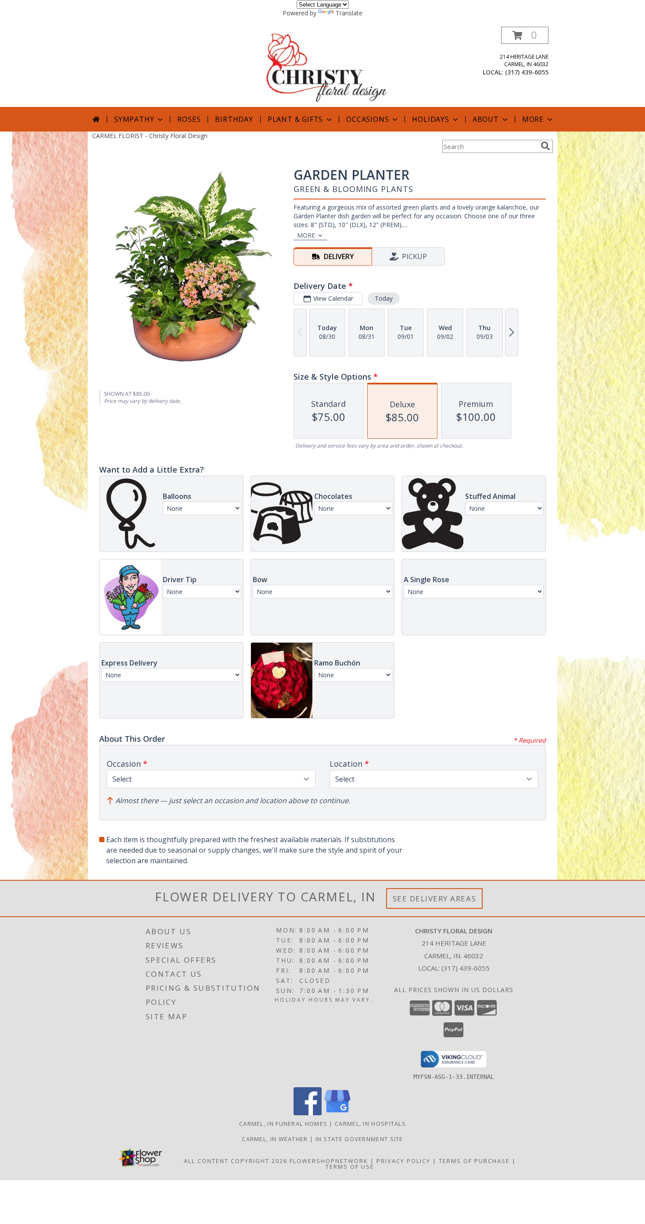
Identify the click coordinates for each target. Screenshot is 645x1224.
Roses (189, 119)
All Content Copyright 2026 (235, 1161)
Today (384, 298)
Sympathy (134, 119)
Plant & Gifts (295, 119)
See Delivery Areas (435, 898)
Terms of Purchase (474, 1161)
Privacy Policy (403, 1161)
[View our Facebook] (308, 1113)
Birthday (234, 119)
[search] (545, 146)
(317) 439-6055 (526, 72)
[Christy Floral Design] (323, 67)
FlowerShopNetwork (329, 1161)
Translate (349, 13)
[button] (524, 35)
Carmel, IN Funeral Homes (283, 1124)
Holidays (430, 119)
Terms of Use (350, 1167)
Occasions (367, 119)
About (486, 119)
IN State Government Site (359, 1139)
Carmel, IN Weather (275, 1139)
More (533, 119)
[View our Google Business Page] (337, 1113)
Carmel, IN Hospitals (370, 1124)
